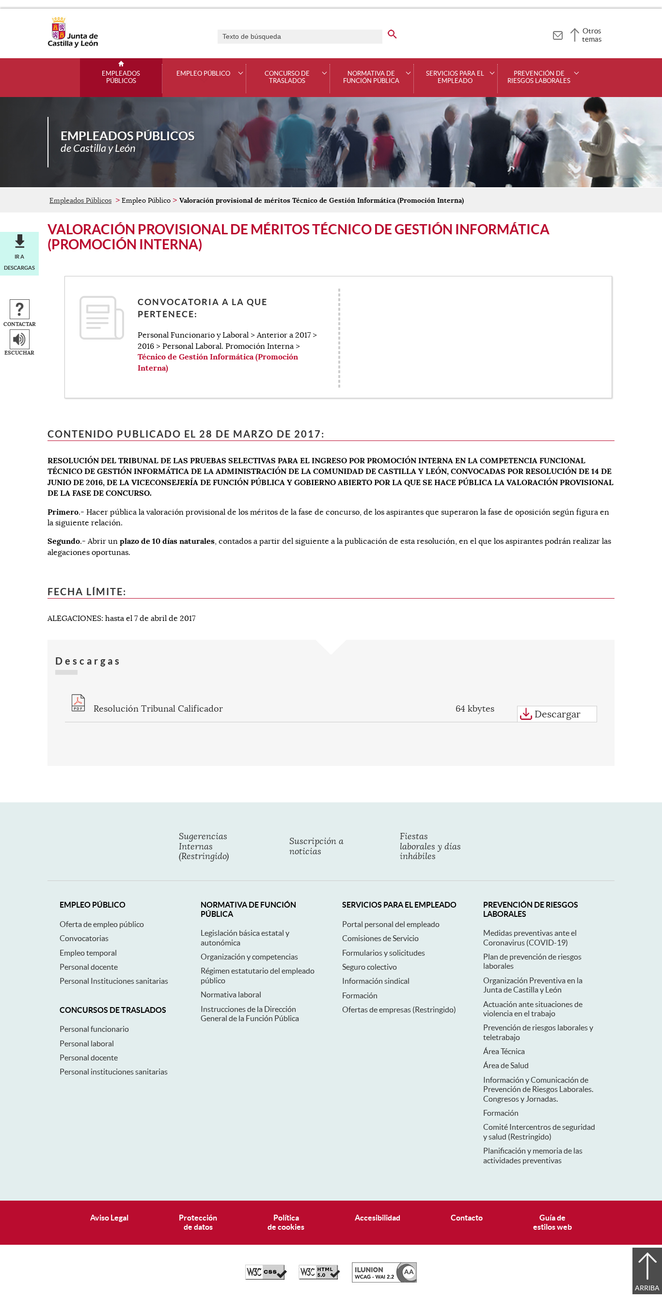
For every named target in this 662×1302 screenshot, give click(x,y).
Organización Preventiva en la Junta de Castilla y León (533, 985)
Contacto (467, 1217)
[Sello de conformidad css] (266, 1277)
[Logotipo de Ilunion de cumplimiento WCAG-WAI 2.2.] (384, 1280)
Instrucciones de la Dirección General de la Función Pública (250, 1014)
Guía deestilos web (552, 1222)
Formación (360, 995)
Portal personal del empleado (391, 924)
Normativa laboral (231, 994)
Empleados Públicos (121, 77)
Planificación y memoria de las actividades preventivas (533, 1155)
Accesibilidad (377, 1217)
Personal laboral (87, 1043)
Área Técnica (504, 1051)
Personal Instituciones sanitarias (114, 980)
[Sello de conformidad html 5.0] (319, 1277)
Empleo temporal (88, 952)
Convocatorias (84, 938)
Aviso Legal (109, 1217)
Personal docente (89, 966)
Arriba (647, 1288)
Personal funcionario (94, 1029)
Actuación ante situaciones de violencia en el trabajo (533, 1009)
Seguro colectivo (369, 966)
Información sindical (376, 980)
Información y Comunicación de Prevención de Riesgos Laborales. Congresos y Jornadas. (538, 1089)
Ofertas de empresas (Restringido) (399, 1009)
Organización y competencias (249, 956)
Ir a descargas (19, 262)
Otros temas (592, 35)
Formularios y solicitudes (383, 952)
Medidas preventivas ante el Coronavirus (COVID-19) (530, 937)
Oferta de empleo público (102, 924)
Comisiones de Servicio (380, 938)
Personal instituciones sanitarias (114, 1071)
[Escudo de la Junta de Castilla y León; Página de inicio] (72, 45)
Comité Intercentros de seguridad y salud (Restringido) (539, 1131)
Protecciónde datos (198, 1222)
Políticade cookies (286, 1222)
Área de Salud (506, 1065)
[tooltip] (558, 34)
